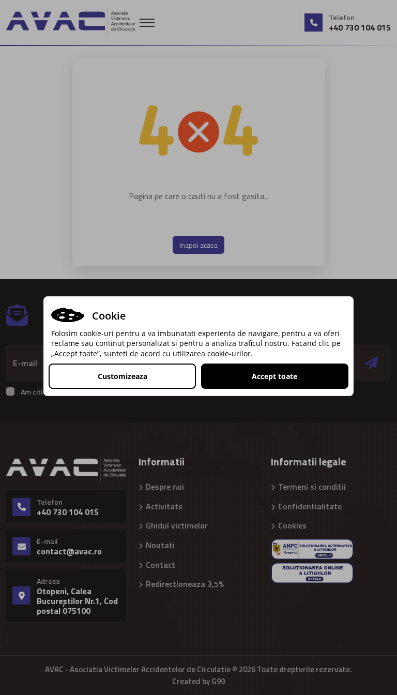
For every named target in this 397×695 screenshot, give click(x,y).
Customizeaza (122, 376)
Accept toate (274, 376)
